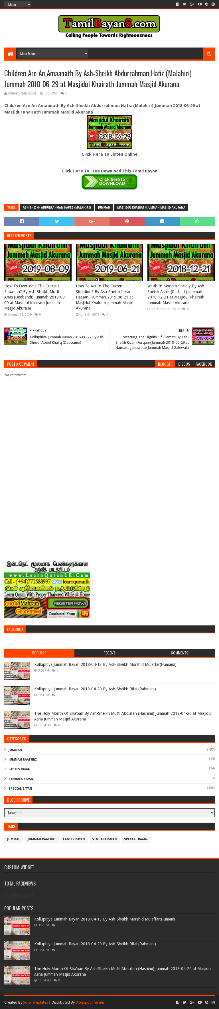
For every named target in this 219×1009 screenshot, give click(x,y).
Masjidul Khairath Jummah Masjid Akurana (151, 207)
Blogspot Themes (90, 1002)
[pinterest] (206, 4)
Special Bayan (20, 788)
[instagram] (212, 4)
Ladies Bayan (20, 769)
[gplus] (192, 4)
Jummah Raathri (23, 759)
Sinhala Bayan (21, 779)
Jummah (104, 207)
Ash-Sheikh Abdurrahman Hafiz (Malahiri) (57, 207)
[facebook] (178, 4)
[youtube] (200, 4)
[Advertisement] (109, 513)
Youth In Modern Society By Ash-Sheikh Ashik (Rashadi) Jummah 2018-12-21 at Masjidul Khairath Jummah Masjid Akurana (176, 294)
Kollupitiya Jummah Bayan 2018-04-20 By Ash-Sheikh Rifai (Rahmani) (95, 689)
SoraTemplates (35, 1002)
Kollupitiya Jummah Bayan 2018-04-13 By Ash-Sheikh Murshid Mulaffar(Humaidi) (105, 664)
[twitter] (184, 4)
